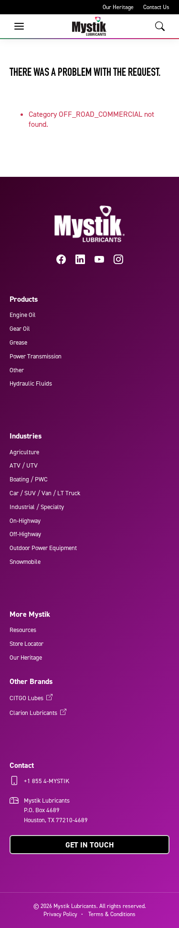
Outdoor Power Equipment (43, 548)
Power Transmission (36, 356)
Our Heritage (118, 7)
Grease (18, 342)
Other (17, 370)
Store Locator (26, 644)
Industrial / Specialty (37, 507)
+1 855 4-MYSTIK (46, 781)
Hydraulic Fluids (31, 383)
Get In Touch (89, 845)
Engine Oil (23, 315)
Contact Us (156, 7)
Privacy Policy (60, 914)
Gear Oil (20, 329)
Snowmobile (25, 562)
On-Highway (25, 521)
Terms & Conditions (112, 914)
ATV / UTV (24, 465)
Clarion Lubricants (33, 713)
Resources (23, 630)
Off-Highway (25, 534)
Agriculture (24, 452)
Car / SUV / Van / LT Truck (45, 493)
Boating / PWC (29, 479)
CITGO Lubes (26, 698)
